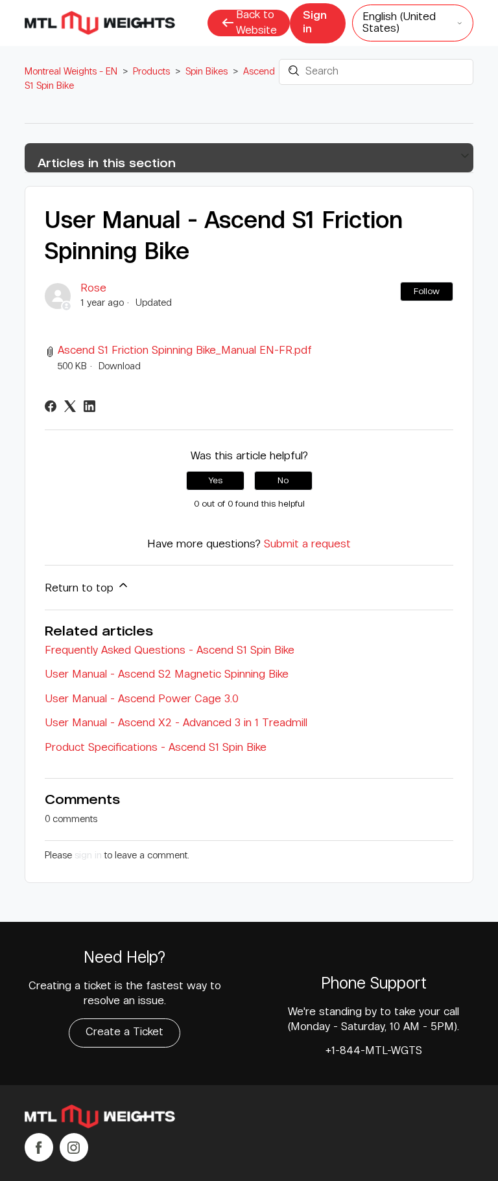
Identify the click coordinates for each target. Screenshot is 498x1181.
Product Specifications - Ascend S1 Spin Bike (156, 748)
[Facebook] (50, 406)
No (283, 481)
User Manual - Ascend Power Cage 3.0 (142, 699)
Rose (93, 288)
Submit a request (307, 544)
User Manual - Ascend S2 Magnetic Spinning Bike (167, 675)
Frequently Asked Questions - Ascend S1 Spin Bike (169, 651)
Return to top (81, 588)
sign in (88, 855)
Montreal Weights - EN (71, 71)
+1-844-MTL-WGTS (374, 1051)
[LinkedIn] (89, 406)
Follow (427, 291)
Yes (215, 481)
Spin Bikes (206, 71)
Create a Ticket (124, 1032)
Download (120, 366)
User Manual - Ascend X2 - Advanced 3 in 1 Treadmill (176, 723)
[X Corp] (70, 406)
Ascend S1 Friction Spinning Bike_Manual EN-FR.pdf (185, 351)
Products (151, 71)
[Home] (99, 1119)
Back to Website (256, 23)
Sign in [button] (315, 23)
